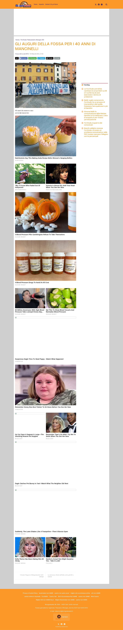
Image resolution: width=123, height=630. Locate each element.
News (35, 4)
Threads (50, 58)
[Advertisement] (61, 23)
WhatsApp (33, 58)
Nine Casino (95, 596)
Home (17, 40)
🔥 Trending (85, 85)
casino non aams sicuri (61, 593)
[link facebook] (98, 4)
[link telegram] (101, 4)
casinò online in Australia (32, 596)
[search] (106, 4)
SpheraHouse (64, 626)
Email (58, 58)
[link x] (95, 4)
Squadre (41, 4)
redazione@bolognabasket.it (64, 611)
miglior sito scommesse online (80, 593)
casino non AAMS (84, 596)
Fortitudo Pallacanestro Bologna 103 (32, 40)
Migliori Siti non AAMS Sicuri (45, 600)
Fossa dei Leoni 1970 (22, 54)
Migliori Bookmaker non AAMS (64, 600)
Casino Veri (53, 596)
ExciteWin (45, 596)
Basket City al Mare (51, 4)
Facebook (24, 58)
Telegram (41, 58)
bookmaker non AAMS (46, 593)
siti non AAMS (95, 593)
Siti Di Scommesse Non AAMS (67, 596)
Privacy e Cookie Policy (30, 593)
